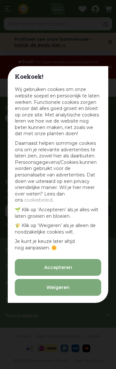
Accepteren (58, 267)
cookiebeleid (38, 200)
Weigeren (58, 287)
